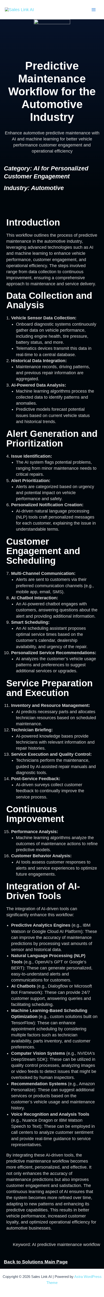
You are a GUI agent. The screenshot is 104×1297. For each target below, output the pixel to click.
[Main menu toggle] (93, 9)
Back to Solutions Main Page (36, 1261)
